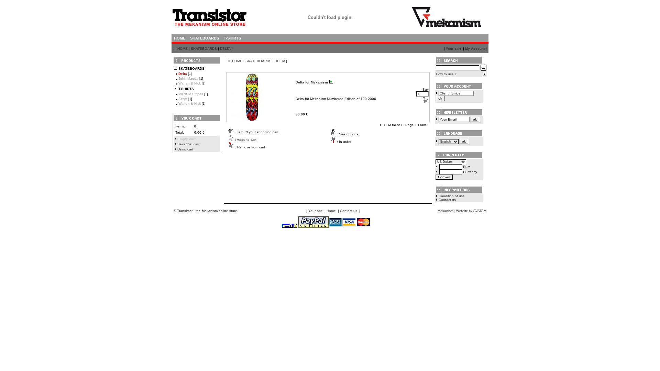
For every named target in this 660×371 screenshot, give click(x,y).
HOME (182, 48)
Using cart (185, 149)
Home (331, 211)
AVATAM (479, 211)
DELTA (225, 48)
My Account (475, 48)
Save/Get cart (188, 144)
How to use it (446, 74)
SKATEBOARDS (204, 48)
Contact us (447, 200)
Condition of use (452, 196)
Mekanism (445, 211)
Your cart (453, 48)
